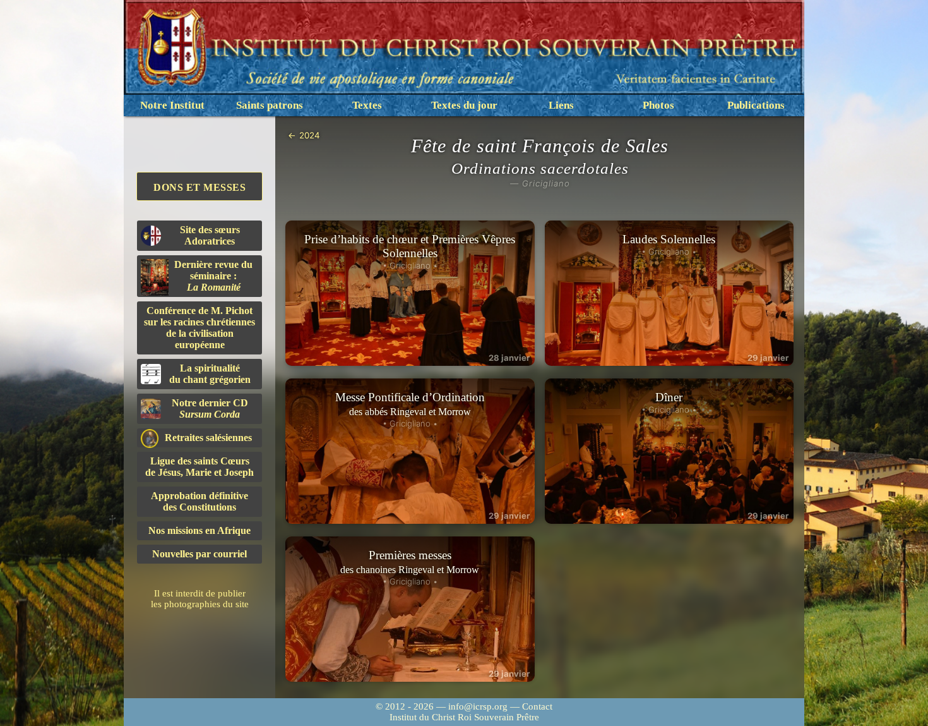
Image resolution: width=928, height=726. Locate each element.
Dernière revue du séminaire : (213, 276)
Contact (537, 706)
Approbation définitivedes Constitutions (199, 501)
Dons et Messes (199, 187)
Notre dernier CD (210, 408)
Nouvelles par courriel (199, 553)
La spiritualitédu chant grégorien (210, 374)
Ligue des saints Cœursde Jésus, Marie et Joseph (199, 467)
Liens (561, 105)
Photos (658, 105)
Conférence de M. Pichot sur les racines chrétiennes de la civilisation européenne (199, 327)
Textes (367, 105)
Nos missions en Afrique (199, 530)
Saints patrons (269, 105)
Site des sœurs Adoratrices (210, 235)
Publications (756, 105)
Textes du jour (464, 105)
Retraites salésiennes (208, 437)
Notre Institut (172, 105)
